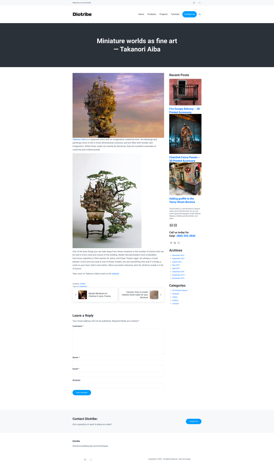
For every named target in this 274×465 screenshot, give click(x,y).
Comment (78, 326)
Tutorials (175, 304)
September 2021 (178, 259)
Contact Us (194, 421)
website (115, 273)
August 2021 (177, 262)
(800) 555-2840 (186, 235)
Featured (175, 294)
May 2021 (176, 265)
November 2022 (178, 255)
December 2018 (178, 272)
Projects (175, 300)
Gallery (82, 284)
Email (76, 369)
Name (76, 357)
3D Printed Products (179, 290)
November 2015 (178, 278)
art (77, 286)
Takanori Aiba (79, 139)
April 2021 (176, 268)
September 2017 (178, 275)
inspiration (83, 286)
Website (76, 380)
